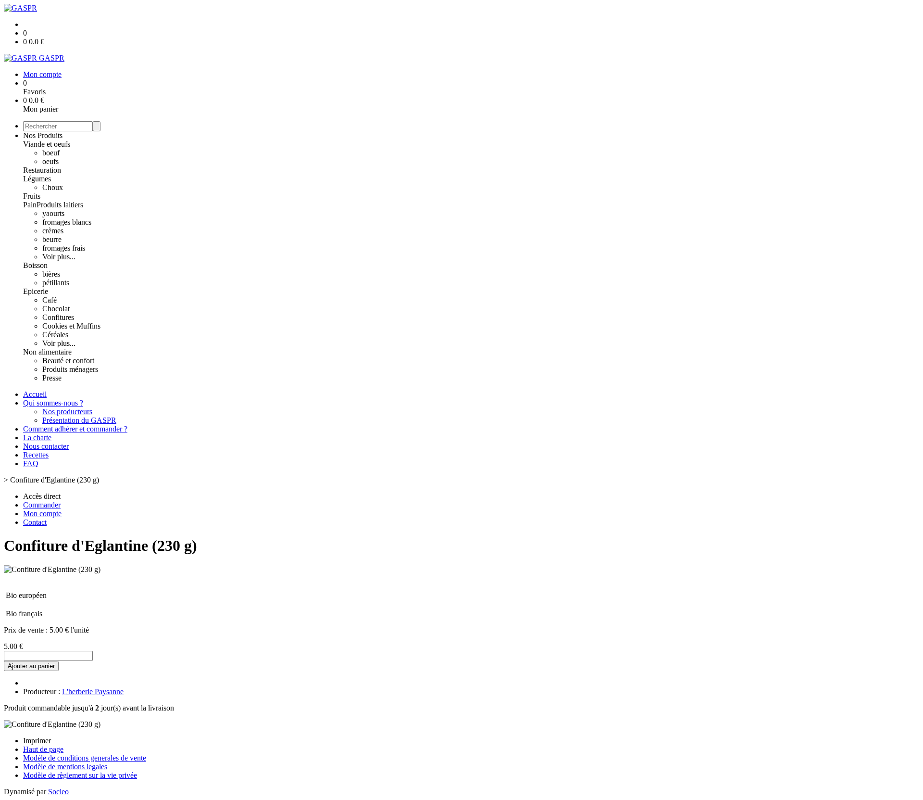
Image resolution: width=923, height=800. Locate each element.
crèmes (52, 231)
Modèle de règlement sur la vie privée (80, 775)
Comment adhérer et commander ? (75, 429)
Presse (52, 378)
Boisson (35, 265)
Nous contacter (46, 446)
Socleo (58, 791)
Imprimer (37, 741)
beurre (52, 239)
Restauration (42, 170)
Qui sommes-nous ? (53, 403)
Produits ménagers (70, 369)
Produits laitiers (60, 205)
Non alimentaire (47, 352)
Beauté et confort (68, 360)
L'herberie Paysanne (93, 691)
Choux (52, 187)
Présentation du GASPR (79, 420)
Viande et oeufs (46, 144)
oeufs (50, 161)
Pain (30, 205)
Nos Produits (42, 135)
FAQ (30, 463)
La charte (37, 437)
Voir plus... (58, 257)
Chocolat (56, 309)
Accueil (35, 394)
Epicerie (35, 291)
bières (51, 274)
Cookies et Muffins (71, 326)
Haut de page (43, 749)
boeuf (51, 153)
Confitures (58, 317)
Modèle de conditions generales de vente (84, 758)
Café (49, 300)
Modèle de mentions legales (65, 766)
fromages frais (63, 248)
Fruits (31, 196)
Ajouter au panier (31, 666)
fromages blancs (66, 222)
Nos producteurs (67, 411)
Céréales (55, 334)
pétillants (55, 283)
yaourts (53, 213)
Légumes (37, 179)
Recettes (36, 455)
